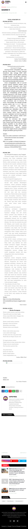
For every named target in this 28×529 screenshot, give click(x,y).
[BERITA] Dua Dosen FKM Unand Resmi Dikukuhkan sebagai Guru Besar (17, 490)
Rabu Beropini (10, 501)
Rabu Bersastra (19, 501)
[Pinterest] (10, 391)
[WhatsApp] (13, 391)
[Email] (17, 391)
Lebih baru (5, 452)
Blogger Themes (12, 526)
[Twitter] (6, 391)
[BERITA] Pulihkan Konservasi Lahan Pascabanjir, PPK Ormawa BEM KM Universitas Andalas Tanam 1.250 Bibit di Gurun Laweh (17, 471)
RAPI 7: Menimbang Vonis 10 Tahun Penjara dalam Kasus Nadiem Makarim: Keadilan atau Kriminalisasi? (17, 481)
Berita (4, 501)
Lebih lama (23, 452)
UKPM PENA (13, 397)
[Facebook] (3, 391)
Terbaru (5, 465)
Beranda (4, 7)
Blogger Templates (21, 526)
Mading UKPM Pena (12, 7)
